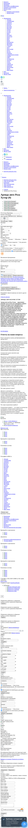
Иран (8, 33)
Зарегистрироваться (13, 627)
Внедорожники (19, 277)
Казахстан (9, 36)
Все (14, 277)
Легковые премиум (19, 278)
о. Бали (9, 46)
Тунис (8, 61)
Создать (3, 672)
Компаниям (7, 3)
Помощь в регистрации (10, 7)
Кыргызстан (10, 42)
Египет (9, 32)
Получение (4, 213)
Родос (8, 50)
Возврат (3, 214)
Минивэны (20, 279)
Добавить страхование (6, 713)
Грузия (8, 31)
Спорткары (4, 281)
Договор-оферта (8, 541)
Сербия (9, 56)
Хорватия (9, 66)
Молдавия (9, 45)
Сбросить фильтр (5, 297)
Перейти (3, 617)
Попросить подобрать (18, 759)
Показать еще (4, 512)
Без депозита (10, 281)
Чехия (8, 68)
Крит (8, 39)
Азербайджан (10, 21)
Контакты (6, 526)
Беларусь (9, 24)
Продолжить (11, 770)
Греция (9, 29)
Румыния (9, 53)
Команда (6, 2)
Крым (8, 40)
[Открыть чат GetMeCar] (24, 824)
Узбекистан (10, 64)
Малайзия (9, 43)
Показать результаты (18, 275)
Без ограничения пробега (20, 281)
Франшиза (6, 4)
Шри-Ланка (10, 70)
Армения (9, 22)
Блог (5, 523)
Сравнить (3, 603)
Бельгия (9, 25)
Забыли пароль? (15, 633)
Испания (9, 35)
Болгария (9, 26)
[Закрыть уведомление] (25, 819)
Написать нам (4, 428)
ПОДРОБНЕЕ (4, 331)
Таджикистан (10, 59)
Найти (10, 221)
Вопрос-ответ (7, 9)
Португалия (10, 49)
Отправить (3, 641)
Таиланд (9, 60)
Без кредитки (4, 282)
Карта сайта (4, 581)
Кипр (8, 38)
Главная (6, 189)
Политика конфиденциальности (12, 539)
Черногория (10, 67)
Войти (2, 634)
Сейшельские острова (12, 54)
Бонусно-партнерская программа (12, 527)
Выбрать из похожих (6, 759)
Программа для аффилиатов (11, 6)
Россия (8, 52)
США (8, 57)
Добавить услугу (5, 693)
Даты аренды (4, 216)
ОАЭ (8, 47)
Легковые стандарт (6, 279)
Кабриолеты (4, 278)
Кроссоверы (10, 278)
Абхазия (9, 19)
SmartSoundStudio (15, 582)
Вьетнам (9, 28)
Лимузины (14, 279)
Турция (9, 63)
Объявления (4, 770)
